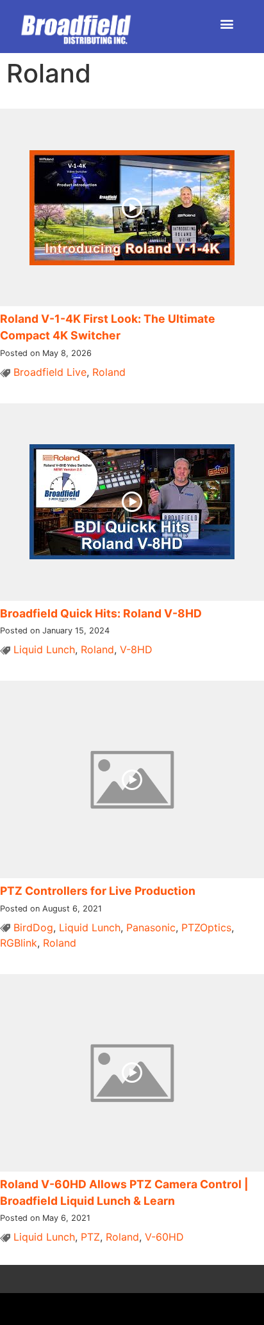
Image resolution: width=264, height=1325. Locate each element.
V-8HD (136, 649)
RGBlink (18, 942)
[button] (227, 23)
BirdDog (33, 927)
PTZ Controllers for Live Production (97, 890)
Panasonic (151, 927)
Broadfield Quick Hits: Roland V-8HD (101, 613)
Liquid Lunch (44, 649)
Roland (109, 372)
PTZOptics (206, 927)
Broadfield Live (50, 372)
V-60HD (164, 1236)
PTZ (90, 1236)
